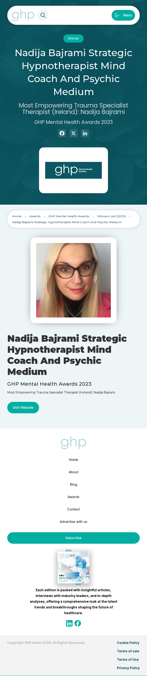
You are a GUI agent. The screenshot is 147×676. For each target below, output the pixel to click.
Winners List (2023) (111, 216)
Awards (35, 216)
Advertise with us (73, 522)
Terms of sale (128, 651)
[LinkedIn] (85, 133)
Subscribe (73, 538)
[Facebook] (62, 133)
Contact (73, 509)
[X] (73, 133)
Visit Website (23, 407)
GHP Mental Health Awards (68, 216)
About (73, 472)
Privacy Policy (128, 668)
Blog (73, 484)
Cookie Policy (128, 643)
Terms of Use (128, 659)
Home (16, 216)
